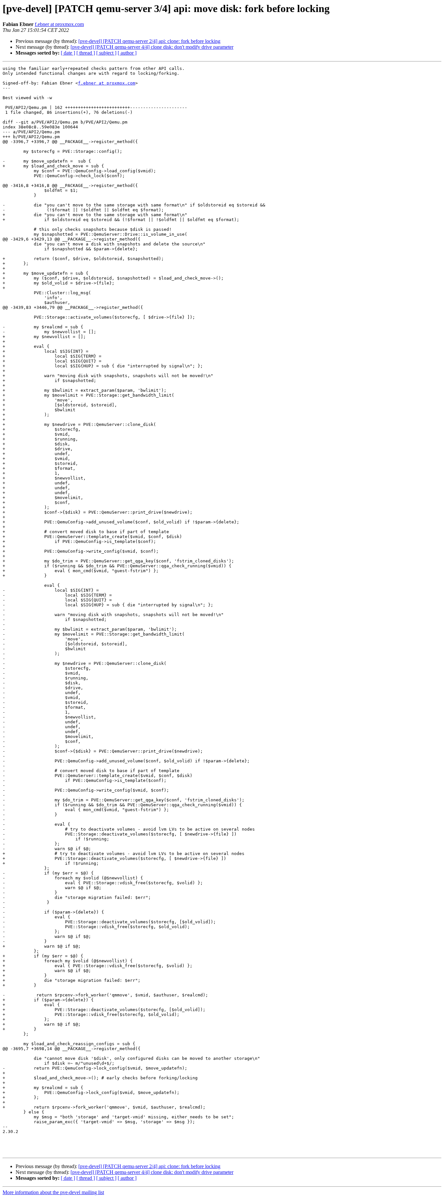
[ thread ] (85, 53)
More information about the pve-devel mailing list (53, 1192)
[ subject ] (106, 53)
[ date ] (68, 53)
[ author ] (127, 53)
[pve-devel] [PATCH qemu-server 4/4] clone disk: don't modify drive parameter (152, 47)
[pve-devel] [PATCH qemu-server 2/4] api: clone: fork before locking (149, 41)
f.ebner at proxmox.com (59, 24)
